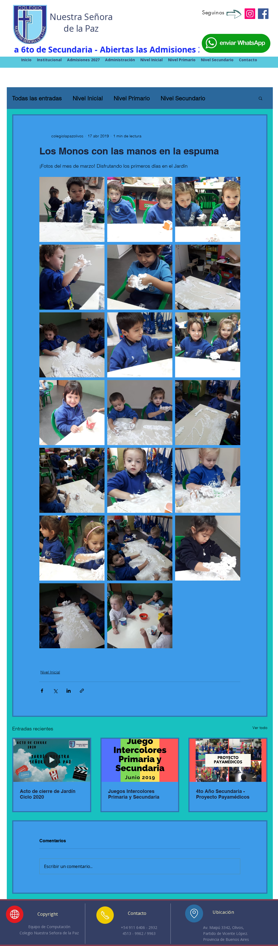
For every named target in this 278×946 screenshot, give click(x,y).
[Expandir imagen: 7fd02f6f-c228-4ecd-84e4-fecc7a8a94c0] (139, 209)
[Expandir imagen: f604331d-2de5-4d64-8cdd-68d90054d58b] (139, 412)
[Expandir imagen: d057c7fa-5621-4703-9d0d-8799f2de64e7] (72, 615)
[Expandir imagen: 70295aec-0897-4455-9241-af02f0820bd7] (72, 209)
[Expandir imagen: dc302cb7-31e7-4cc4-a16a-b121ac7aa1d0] (139, 344)
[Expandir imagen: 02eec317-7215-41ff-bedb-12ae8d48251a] (72, 480)
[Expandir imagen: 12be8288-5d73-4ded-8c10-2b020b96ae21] (207, 412)
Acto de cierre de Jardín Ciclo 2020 (47, 794)
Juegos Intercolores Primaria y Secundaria (133, 794)
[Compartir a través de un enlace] (81, 690)
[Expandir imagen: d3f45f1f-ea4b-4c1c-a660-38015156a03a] (72, 412)
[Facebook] (263, 13)
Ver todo (259, 727)
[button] (260, 98)
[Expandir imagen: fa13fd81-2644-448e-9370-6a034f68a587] (139, 277)
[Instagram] (250, 13)
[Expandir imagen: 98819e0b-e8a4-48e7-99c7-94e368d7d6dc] (207, 548)
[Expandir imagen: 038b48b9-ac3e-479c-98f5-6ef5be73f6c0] (139, 480)
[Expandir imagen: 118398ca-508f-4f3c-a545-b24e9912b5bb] (207, 344)
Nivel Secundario (183, 98)
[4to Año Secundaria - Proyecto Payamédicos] (227, 760)
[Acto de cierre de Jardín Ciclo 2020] (51, 760)
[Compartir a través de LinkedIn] (68, 690)
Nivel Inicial (88, 98)
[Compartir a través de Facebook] (42, 690)
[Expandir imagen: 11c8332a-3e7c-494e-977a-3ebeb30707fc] (139, 615)
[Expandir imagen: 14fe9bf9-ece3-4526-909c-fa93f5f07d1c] (72, 277)
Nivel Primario (132, 98)
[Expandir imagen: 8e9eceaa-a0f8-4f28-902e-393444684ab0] (72, 344)
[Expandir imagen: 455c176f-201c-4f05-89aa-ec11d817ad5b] (72, 548)
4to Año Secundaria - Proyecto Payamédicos (222, 794)
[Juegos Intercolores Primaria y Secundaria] (140, 760)
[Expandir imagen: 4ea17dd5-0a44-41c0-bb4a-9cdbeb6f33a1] (139, 548)
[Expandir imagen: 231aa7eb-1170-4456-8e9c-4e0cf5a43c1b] (207, 277)
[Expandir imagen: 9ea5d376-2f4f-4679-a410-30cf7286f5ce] (207, 209)
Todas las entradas (37, 98)
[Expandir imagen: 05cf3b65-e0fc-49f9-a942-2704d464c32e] (207, 480)
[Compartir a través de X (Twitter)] (55, 690)
